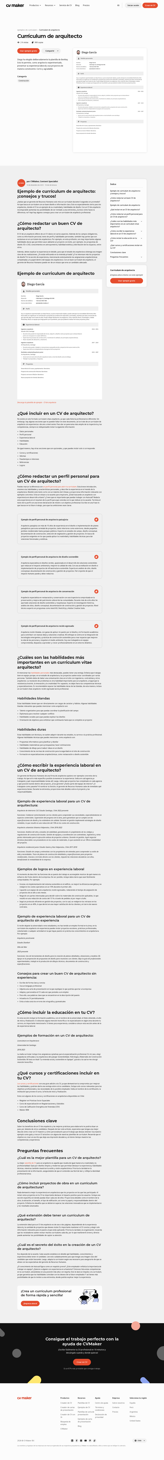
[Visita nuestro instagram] (81, 1440)
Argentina (134, 1412)
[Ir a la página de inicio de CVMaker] (15, 5)
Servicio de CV (65, 5)
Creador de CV (66, 1403)
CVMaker (64, 1429)
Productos (34, 5)
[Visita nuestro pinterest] (90, 1440)
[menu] (126, 224)
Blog (77, 5)
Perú (131, 1407)
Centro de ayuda (101, 1403)
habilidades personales (40, 673)
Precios (86, 5)
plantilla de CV (30, 1163)
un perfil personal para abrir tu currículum (60, 486)
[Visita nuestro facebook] (76, 1440)
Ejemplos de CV (84, 1407)
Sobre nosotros (118, 1403)
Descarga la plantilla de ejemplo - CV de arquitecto (36, 402)
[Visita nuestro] (94, 1440)
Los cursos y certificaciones (28, 1083)
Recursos (49, 5)
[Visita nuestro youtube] (85, 1440)
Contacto (115, 1407)
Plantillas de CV (84, 1403)
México (132, 1416)
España (132, 1403)
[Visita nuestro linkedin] (72, 1440)
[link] (49, 30)
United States (135, 1421)
